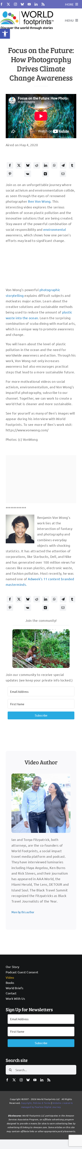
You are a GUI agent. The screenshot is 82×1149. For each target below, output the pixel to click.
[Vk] (27, 174)
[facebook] (1, 4)
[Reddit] (36, 165)
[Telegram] (63, 165)
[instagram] (15, 4)
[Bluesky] (28, 165)
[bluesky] (22, 4)
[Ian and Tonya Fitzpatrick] (41, 775)
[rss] (43, 4)
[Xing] (45, 174)
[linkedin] (36, 4)
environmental (54, 229)
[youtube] (29, 4)
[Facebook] (10, 165)
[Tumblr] (72, 165)
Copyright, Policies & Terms (36, 1102)
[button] (5, 34)
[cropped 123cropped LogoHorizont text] (27, 10)
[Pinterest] (10, 174)
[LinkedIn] (45, 165)
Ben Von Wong (39, 201)
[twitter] (8, 4)
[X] (19, 165)
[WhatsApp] (54, 165)
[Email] (63, 174)
